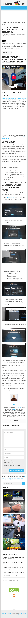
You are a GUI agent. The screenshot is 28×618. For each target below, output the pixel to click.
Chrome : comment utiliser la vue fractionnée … (13, 567)
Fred (4, 34)
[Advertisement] (14, 14)
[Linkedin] (11, 421)
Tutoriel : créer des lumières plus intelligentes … (13, 562)
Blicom (14, 409)
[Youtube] (15, 421)
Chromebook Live (6, 613)
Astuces (20, 34)
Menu (3, 8)
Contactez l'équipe (16, 615)
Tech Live (19, 407)
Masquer (9, 52)
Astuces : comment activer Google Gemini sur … (13, 557)
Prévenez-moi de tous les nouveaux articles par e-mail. (14, 466)
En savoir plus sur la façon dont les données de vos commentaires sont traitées (13, 478)
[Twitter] (13, 421)
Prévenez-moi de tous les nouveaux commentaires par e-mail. (12, 461)
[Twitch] (17, 421)
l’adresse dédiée (10, 197)
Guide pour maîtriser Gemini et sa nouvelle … (13, 579)
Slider (6, 35)
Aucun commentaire (13, 35)
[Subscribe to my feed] (14, 596)
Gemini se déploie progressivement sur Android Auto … (13, 573)
